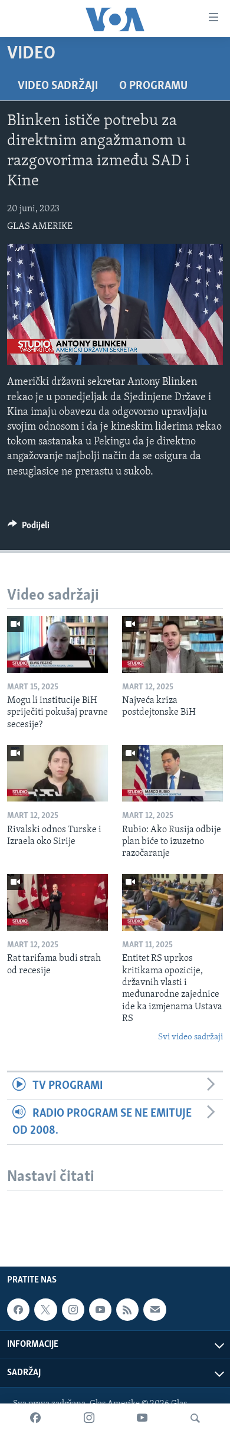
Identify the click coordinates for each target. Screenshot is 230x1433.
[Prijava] (154, 1309)
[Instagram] (89, 1418)
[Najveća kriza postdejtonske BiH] (172, 644)
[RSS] (127, 1309)
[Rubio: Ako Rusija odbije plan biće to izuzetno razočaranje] (172, 773)
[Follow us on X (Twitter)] (45, 1309)
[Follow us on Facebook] (18, 1309)
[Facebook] (35, 1418)
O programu (153, 86)
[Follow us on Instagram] (73, 1309)
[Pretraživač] (195, 1418)
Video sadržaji (58, 86)
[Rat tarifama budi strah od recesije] (57, 902)
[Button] (29, 528)
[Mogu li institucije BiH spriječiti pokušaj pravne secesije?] (57, 644)
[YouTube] (142, 1418)
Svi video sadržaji (190, 1037)
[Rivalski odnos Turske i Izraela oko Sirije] (57, 773)
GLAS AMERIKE (40, 226)
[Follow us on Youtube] (100, 1309)
